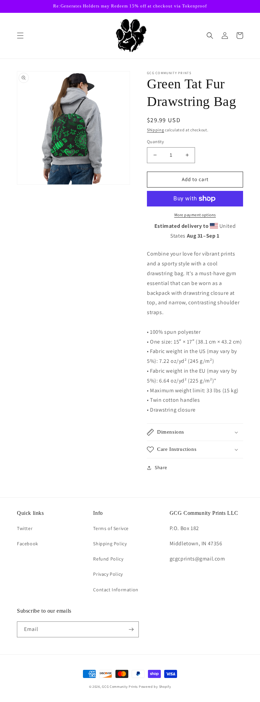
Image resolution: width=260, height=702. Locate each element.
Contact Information (115, 590)
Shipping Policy (110, 544)
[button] (20, 35)
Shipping (155, 129)
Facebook (27, 544)
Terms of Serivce (111, 528)
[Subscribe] (131, 629)
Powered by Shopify (155, 686)
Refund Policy (108, 559)
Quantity (155, 142)
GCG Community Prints (120, 686)
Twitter (24, 528)
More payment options (195, 214)
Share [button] (161, 467)
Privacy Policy (108, 574)
